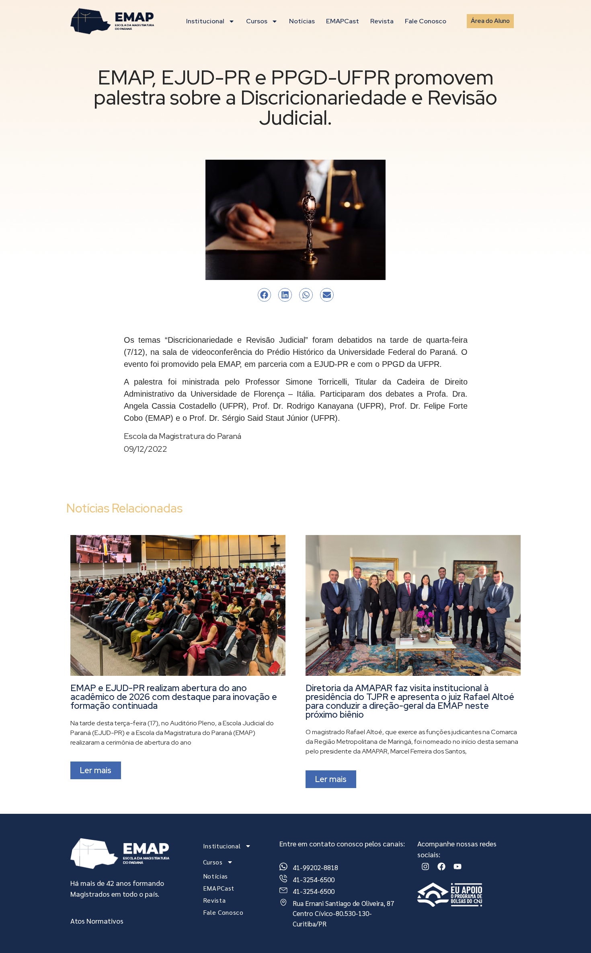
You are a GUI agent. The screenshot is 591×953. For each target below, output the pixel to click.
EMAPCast (342, 21)
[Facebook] (441, 866)
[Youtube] (457, 866)
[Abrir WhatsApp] (571, 932)
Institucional (205, 21)
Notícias (302, 21)
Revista (382, 21)
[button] (264, 295)
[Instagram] (425, 866)
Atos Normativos (96, 920)
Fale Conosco (425, 21)
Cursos (256, 21)
